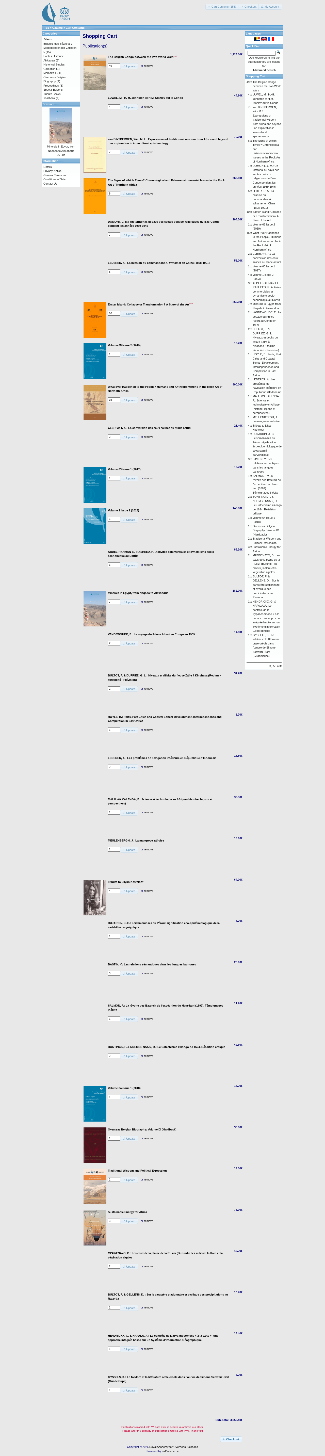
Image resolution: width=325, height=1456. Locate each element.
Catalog (57, 27)
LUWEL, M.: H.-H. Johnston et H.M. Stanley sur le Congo (265, 98)
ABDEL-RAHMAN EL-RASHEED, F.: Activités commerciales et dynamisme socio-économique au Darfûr (267, 291)
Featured (49, 104)
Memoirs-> (50, 72)
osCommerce (170, 1451)
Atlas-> (47, 39)
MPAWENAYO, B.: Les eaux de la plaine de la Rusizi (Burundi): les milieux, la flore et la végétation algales (266, 564)
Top (46, 27)
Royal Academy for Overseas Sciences (173, 1446)
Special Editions (53, 89)
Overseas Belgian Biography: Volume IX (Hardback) (266, 530)
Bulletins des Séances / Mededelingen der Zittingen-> (60, 48)
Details (47, 166)
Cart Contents (75, 27)
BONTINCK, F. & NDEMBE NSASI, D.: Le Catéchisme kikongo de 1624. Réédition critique (267, 505)
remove (148, 65)
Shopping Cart (255, 76)
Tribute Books (52, 93)
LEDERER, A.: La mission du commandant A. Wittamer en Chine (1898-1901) (264, 199)
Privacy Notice (52, 170)
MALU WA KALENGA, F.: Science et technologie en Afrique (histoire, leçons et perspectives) (266, 404)
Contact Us (50, 183)
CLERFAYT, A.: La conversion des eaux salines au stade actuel (267, 258)
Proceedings (51, 85)
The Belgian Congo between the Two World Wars (267, 86)
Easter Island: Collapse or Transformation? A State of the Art (267, 216)
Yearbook (49, 98)
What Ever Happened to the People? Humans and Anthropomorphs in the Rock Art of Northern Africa (267, 241)
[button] (222, 7)
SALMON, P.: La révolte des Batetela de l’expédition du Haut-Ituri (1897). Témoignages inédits (267, 484)
